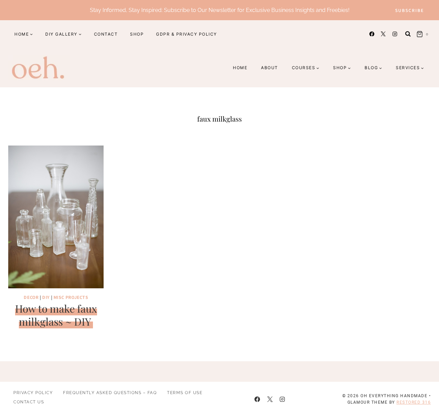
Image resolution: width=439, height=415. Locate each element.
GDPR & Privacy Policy (186, 34)
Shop (137, 34)
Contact (106, 34)
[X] (383, 34)
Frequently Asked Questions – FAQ (110, 392)
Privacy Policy (33, 392)
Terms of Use (184, 392)
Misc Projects (71, 297)
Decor (31, 297)
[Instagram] (395, 34)
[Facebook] (372, 34)
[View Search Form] (408, 34)
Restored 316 (413, 402)
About (269, 67)
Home (240, 67)
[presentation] (56, 217)
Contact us (28, 402)
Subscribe (409, 10)
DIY (46, 297)
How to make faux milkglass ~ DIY (56, 315)
